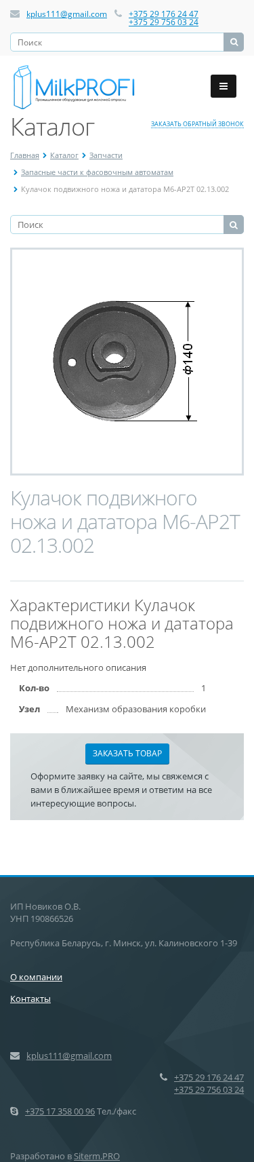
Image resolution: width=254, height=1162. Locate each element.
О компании (36, 977)
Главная (24, 155)
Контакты (30, 998)
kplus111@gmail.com (66, 14)
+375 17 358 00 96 (60, 1111)
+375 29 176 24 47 (163, 14)
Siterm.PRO (97, 1156)
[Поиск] (234, 42)
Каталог (64, 155)
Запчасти (106, 155)
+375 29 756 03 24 (163, 22)
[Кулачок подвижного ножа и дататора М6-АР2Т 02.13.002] (127, 361)
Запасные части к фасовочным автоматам (97, 172)
